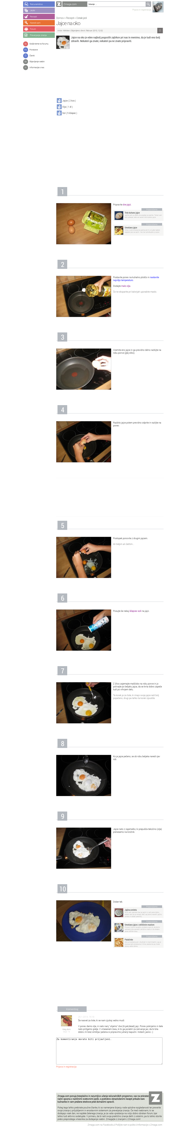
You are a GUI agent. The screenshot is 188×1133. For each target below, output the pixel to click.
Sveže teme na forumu (38, 43)
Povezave (33, 49)
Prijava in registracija (141, 9)
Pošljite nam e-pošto (125, 1124)
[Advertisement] (110, 74)
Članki (32, 55)
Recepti (70, 18)
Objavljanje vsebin (37, 61)
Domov (60, 18)
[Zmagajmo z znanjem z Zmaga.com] (59, 4)
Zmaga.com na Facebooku (101, 1124)
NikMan (66, 30)
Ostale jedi (81, 18)
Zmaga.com (70, 4)
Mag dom (66, 1029)
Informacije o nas (36, 67)
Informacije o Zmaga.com (149, 1124)
